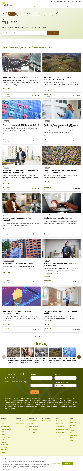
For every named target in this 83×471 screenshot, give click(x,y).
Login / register (46, 420)
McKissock (47, 233)
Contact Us (52, 1)
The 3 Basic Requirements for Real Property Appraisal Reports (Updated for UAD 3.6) (61, 126)
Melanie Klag (48, 280)
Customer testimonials (4, 443)
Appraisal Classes (33, 420)
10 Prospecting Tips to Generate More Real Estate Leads (27, 360)
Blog (64, 1)
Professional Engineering (34, 14)
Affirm (2, 423)
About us (3, 420)
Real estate (31, 423)
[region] (41, 463)
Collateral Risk (77, 6)
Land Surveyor (60, 6)
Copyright (59, 420)
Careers (3, 434)
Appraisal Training (39, 47)
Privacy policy (60, 423)
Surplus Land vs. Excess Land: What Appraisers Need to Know (57, 78)
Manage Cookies (60, 432)
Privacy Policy (16, 467)
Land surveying (32, 429)
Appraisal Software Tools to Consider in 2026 (20, 77)
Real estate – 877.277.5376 (73, 426)
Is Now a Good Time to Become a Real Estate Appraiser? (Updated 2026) (20, 171)
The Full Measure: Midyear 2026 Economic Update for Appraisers (60, 171)
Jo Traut (7, 233)
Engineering (68, 6)
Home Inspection (51, 6)
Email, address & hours (74, 436)
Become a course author (5, 438)
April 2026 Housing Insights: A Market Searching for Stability (17, 312)
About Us (59, 1)
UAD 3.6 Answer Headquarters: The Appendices (17, 219)
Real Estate (42, 6)
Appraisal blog (19, 420)
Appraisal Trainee (26, 47)
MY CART (78, 1)
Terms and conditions (62, 429)
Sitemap (3, 452)
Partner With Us (19, 423)
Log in (68, 1)
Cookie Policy (60, 426)
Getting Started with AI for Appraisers (58, 218)
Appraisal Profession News (10, 47)
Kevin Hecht (48, 94)
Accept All (67, 463)
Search (56, 14)
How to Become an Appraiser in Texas (18, 263)
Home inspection (33, 426)
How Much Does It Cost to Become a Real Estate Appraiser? (60, 264)
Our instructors (5, 426)
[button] (79, 357)
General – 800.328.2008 (73, 431)
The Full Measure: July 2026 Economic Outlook (21, 125)
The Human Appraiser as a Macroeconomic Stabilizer (61, 312)
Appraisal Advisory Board (6, 430)
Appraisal (36, 6)
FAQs (72, 1)
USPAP (48, 47)
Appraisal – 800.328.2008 (73, 422)
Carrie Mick (7, 94)
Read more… (7, 88)
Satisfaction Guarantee (4, 448)
